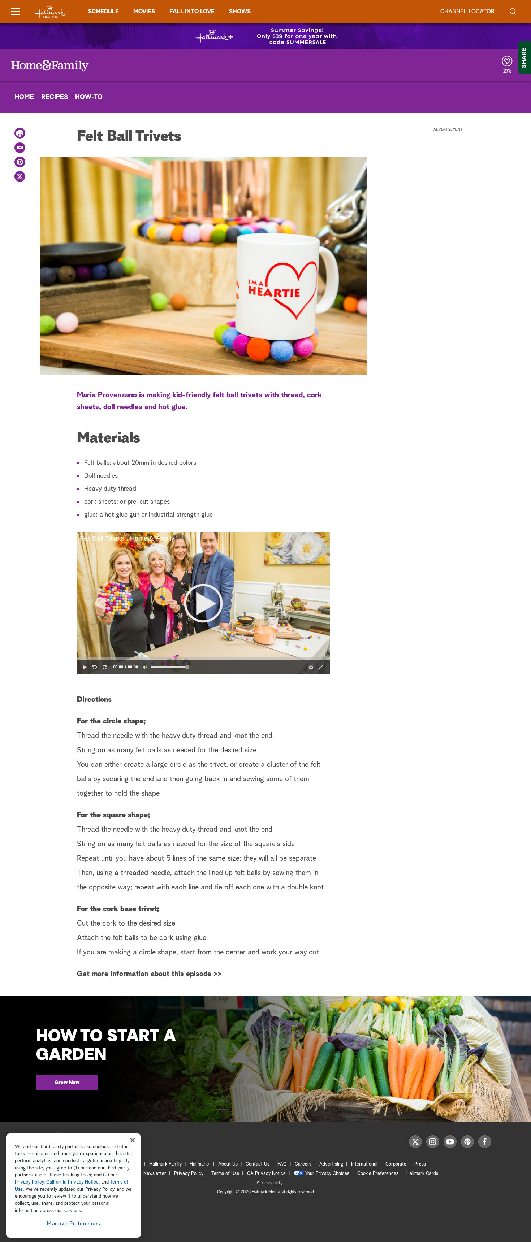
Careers (303, 1164)
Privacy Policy (188, 1173)
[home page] (50, 11)
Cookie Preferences (377, 1173)
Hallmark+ (200, 1164)
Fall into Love (192, 11)
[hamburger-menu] (15, 11)
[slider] (203, 658)
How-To (89, 97)
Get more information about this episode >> (149, 974)
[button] (203, 603)
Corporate (395, 1164)
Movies (144, 11)
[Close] (132, 1140)
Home (24, 97)
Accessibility (269, 1183)
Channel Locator (467, 11)
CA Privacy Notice (266, 1173)
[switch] (144, 667)
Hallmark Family (165, 1164)
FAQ (282, 1164)
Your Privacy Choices (327, 1173)
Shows (240, 11)
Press (420, 1164)
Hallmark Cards (422, 1173)
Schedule (103, 11)
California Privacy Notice (72, 1182)
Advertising (331, 1164)
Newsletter (154, 1173)
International (364, 1164)
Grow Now (67, 1082)
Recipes (54, 97)
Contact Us (257, 1164)
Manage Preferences (73, 1223)
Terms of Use (225, 1173)
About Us (228, 1164)
